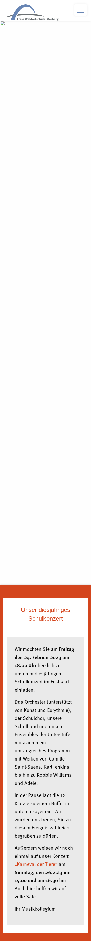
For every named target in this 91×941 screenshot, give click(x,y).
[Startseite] (32, 12)
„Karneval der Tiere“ (36, 864)
